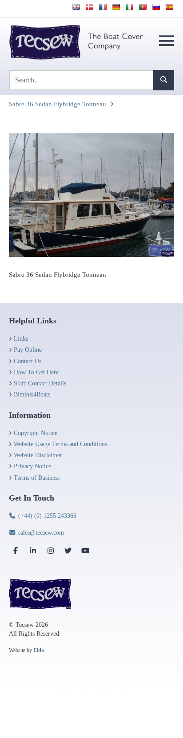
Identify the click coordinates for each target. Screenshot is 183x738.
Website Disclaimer (38, 455)
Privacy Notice (32, 466)
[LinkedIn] (33, 550)
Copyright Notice (35, 433)
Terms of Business (37, 477)
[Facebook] (15, 550)
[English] (76, 7)
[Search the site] (163, 80)
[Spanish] (169, 7)
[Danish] (89, 7)
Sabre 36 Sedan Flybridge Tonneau (57, 104)
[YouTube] (85, 550)
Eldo (38, 650)
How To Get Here (36, 372)
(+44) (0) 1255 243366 (46, 516)
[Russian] (156, 7)
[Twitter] (68, 550)
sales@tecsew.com (40, 532)
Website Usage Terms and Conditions (60, 444)
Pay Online (28, 349)
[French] (103, 7)
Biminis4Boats (32, 394)
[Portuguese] (143, 7)
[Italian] (129, 7)
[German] (116, 7)
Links (21, 338)
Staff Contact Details (40, 383)
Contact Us (27, 361)
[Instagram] (50, 550)
